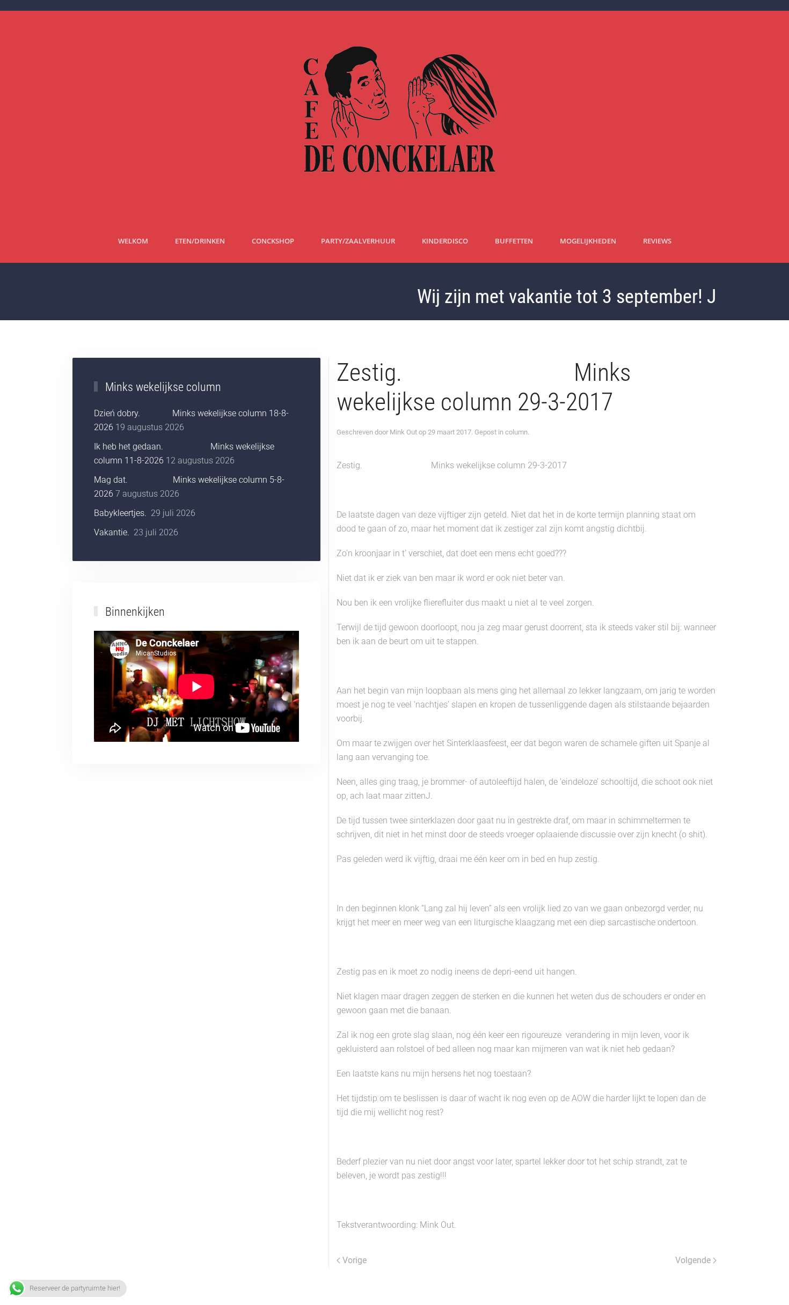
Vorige (354, 1260)
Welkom (133, 241)
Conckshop (273, 241)
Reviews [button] (657, 241)
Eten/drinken (200, 241)
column (516, 432)
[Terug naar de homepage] (395, 115)
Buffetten (514, 241)
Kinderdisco (445, 241)
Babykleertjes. (121, 513)
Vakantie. (113, 532)
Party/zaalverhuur (358, 241)
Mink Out (403, 432)
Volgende (693, 1260)
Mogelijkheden (588, 241)
